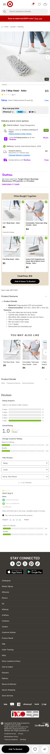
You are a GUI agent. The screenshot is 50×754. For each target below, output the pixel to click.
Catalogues (6, 581)
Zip (3, 604)
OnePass (5, 615)
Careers (5, 627)
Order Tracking (7, 650)
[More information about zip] (35, 112)
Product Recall (7, 638)
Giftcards (5, 592)
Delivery (5, 678)
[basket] (45, 4)
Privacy (20, 734)
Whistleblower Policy (11, 736)
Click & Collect (7, 667)
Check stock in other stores (20, 134)
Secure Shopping (8, 690)
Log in (17, 184)
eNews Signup (7, 586)
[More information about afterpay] (13, 112)
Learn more (7, 184)
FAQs (4, 655)
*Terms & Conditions (11, 739)
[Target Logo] (10, 4)
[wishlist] (39, 4)
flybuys (5, 598)
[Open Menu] (4, 4)
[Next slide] (48, 57)
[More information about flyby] (32, 100)
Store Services (7, 696)
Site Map (23, 739)
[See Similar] (18, 342)
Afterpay (5, 609)
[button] (15, 749)
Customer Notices (9, 632)
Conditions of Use (10, 734)
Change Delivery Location (19, 155)
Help (3, 644)
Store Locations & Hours (11, 661)
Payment (5, 673)
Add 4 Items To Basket (25, 281)
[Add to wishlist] (35, 749)
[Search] (4, 11)
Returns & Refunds (9, 684)
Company (5, 621)
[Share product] (44, 749)
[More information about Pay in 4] (25, 112)
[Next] (45, 352)
